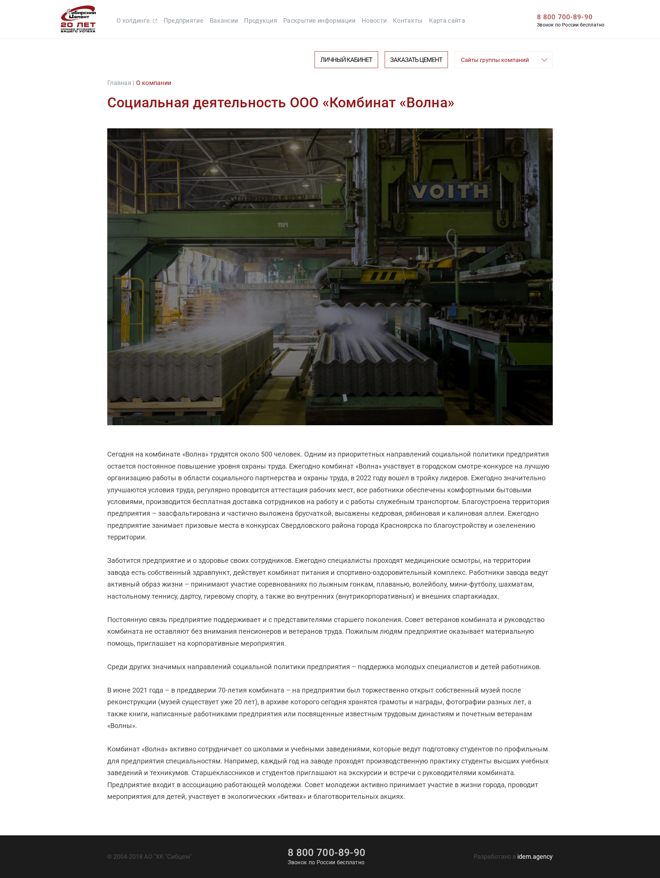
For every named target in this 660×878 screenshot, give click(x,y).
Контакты (407, 20)
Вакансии (224, 20)
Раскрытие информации (319, 20)
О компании (153, 82)
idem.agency (535, 856)
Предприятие (184, 20)
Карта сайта (447, 20)
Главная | (120, 82)
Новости (374, 20)
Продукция (260, 20)
